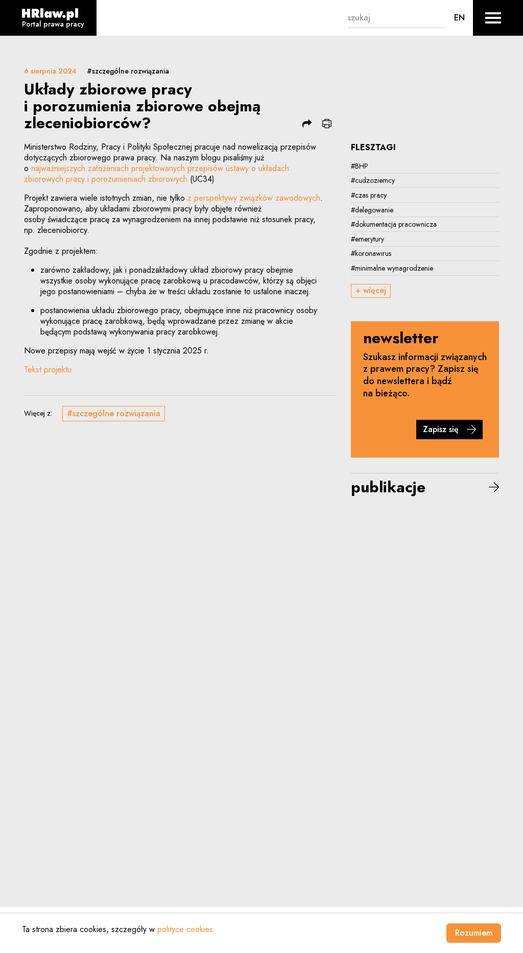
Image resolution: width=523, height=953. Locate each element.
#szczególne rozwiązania (128, 71)
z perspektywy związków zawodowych (253, 198)
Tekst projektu (48, 369)
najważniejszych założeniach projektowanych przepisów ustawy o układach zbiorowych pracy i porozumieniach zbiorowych (156, 173)
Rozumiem (473, 933)
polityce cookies (185, 929)
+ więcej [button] (370, 290)
